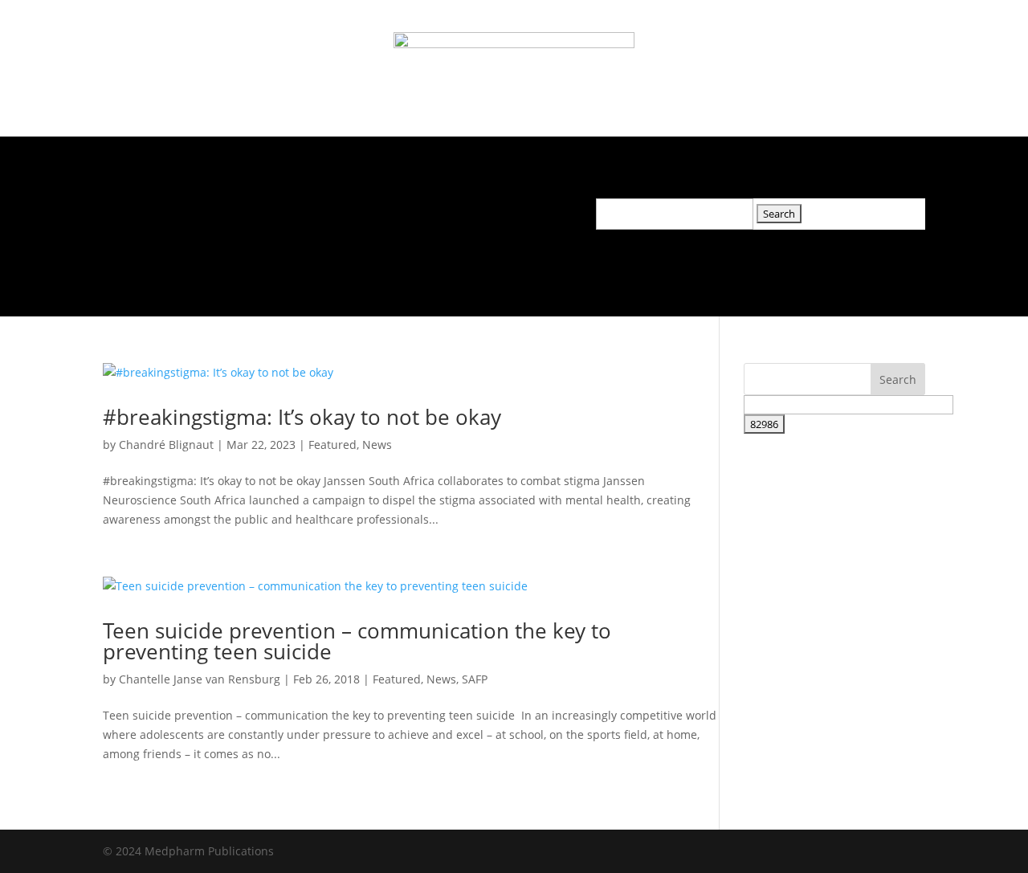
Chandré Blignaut (166, 444)
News (281, 209)
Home (133, 209)
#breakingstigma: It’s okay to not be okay (302, 416)
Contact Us (482, 209)
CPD (413, 209)
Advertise (350, 209)
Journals (199, 209)
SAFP (474, 679)
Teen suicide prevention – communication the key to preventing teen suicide (357, 641)
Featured (332, 444)
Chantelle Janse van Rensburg (199, 679)
